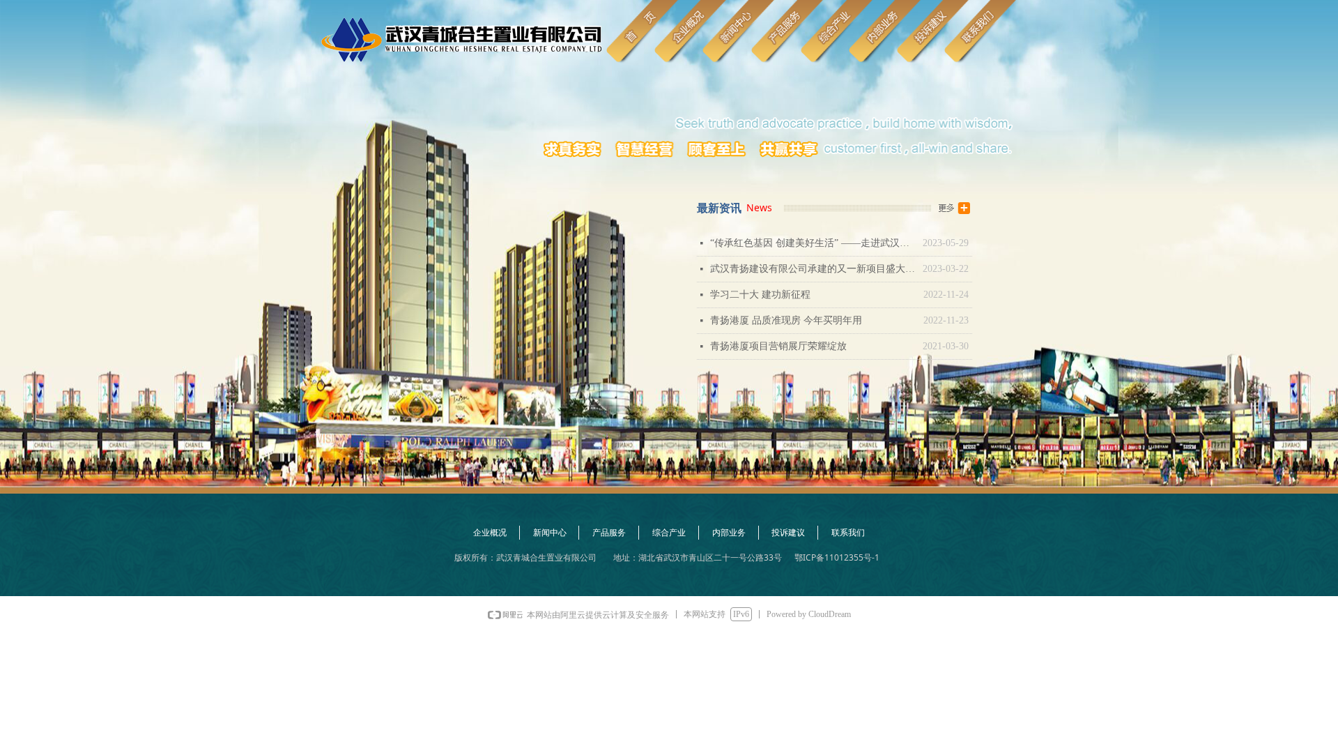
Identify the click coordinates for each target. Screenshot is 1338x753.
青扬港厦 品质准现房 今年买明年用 (786, 320)
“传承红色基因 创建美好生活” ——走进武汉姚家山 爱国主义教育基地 (813, 243)
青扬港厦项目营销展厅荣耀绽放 (778, 346)
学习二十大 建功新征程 (760, 294)
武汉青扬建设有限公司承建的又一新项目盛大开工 (813, 269)
